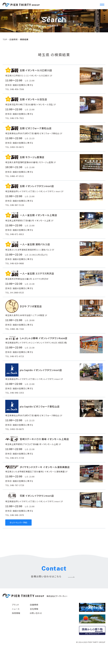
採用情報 (16, 613)
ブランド (15, 604)
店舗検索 (13, 39)
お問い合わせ (36, 613)
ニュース (15, 608)
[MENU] (102, 4)
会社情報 (34, 608)
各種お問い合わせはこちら (46, 576)
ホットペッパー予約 (18, 522)
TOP (5, 39)
